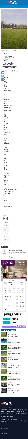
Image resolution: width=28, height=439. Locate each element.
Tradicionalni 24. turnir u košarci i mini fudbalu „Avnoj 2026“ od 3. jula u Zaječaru (14, 378)
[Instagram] (12, 257)
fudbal (6, 225)
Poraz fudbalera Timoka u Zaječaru (14, 354)
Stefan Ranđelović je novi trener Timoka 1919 (13, 335)
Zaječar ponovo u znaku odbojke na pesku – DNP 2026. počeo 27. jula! (14, 366)
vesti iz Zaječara (6, 240)
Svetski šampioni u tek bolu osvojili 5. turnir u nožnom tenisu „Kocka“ (14, 391)
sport (5, 234)
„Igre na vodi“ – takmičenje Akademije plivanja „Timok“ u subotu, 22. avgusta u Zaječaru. (14, 341)
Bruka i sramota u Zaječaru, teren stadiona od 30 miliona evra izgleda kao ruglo (14, 360)
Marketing (4, 433)
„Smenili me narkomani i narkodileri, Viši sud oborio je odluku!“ (14, 347)
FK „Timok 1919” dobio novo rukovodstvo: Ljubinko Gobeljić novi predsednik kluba (14, 385)
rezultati (6, 236)
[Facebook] (9, 257)
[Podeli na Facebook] (4, 218)
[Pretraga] (26, 2)
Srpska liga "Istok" (6, 229)
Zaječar (6, 222)
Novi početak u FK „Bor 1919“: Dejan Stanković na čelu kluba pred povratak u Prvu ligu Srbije (14, 372)
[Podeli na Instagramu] (7, 218)
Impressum (4, 428)
